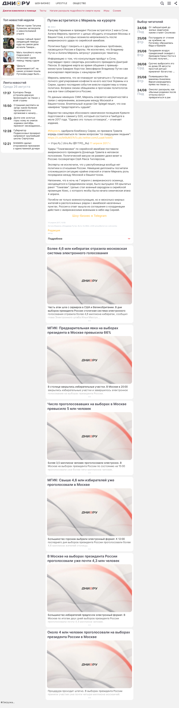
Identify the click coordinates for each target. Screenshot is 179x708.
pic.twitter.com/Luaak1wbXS (95, 137)
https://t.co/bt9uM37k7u (63, 137)
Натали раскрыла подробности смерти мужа (75, 10)
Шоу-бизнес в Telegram (89, 215)
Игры (106, 10)
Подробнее (55, 238)
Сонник (117, 10)
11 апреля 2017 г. (100, 143)
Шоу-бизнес (42, 3)
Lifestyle (61, 3)
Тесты (43, 10)
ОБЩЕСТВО (79, 3)
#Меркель (54, 130)
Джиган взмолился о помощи (19, 10)
